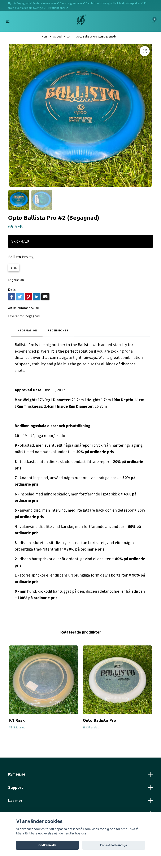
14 (68, 36)
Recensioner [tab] (58, 330)
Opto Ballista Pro (99, 720)
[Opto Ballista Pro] (117, 679)
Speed (57, 36)
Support (15, 787)
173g (14, 267)
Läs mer (15, 800)
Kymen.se (16, 774)
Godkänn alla (47, 845)
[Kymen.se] (81, 21)
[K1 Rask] (43, 679)
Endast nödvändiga (113, 845)
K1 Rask (17, 720)
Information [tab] (27, 330)
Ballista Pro (21, 256)
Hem (45, 36)
